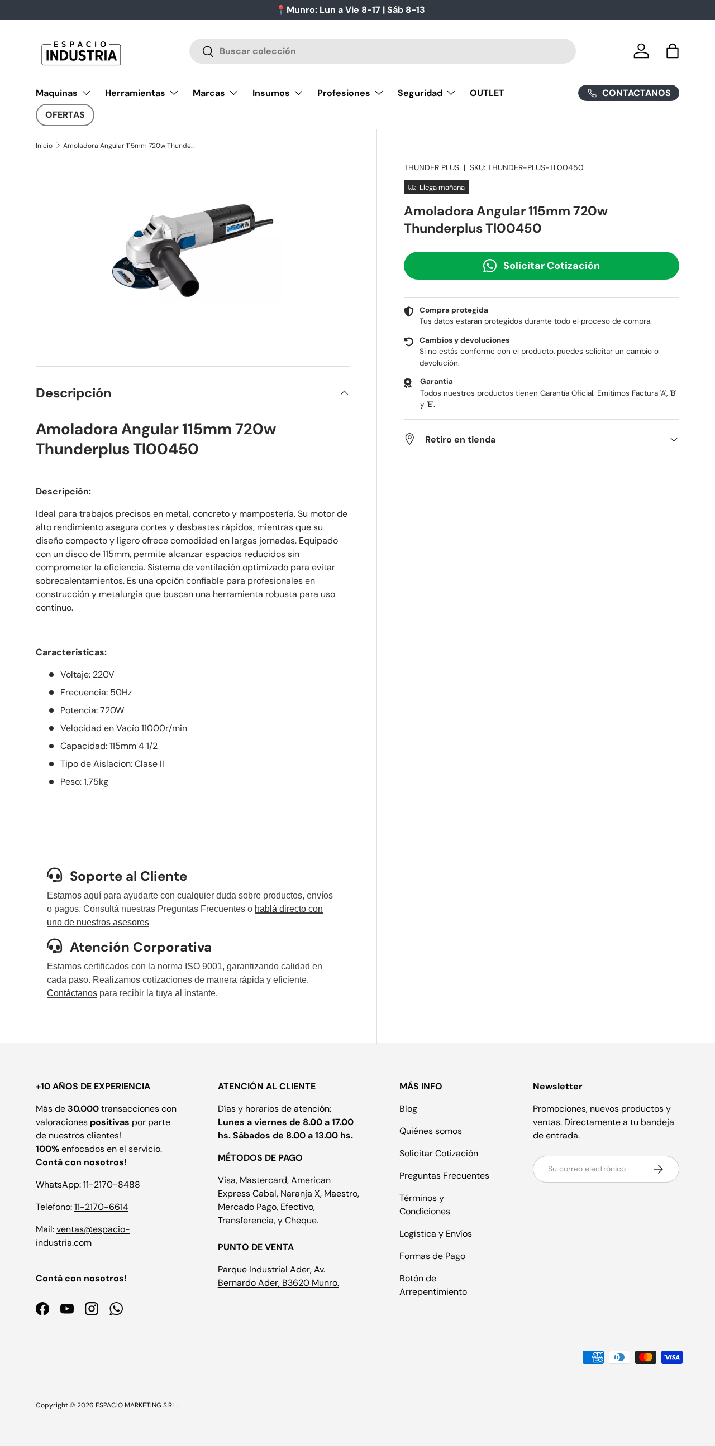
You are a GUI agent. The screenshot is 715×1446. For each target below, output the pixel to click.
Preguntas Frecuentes (444, 1175)
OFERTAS (65, 115)
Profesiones (343, 93)
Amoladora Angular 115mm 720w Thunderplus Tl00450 (130, 145)
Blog (408, 1108)
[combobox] (382, 51)
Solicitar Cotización (551, 265)
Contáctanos (72, 993)
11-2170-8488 (111, 1184)
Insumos (271, 93)
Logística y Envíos (435, 1234)
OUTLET (487, 93)
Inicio (44, 145)
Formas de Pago (432, 1256)
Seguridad (420, 93)
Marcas (209, 93)
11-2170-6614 (101, 1207)
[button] (672, 51)
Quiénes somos (430, 1131)
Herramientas (135, 93)
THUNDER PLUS (431, 167)
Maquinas (57, 93)
